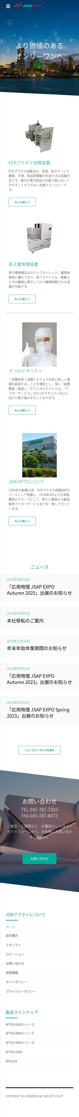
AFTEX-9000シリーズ (20, 1043)
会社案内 (12, 935)
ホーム (10, 927)
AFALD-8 (11, 1061)
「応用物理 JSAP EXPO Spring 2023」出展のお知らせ (38, 712)
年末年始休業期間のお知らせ (37, 648)
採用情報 (12, 973)
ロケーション (15, 954)
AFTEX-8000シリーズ (20, 1033)
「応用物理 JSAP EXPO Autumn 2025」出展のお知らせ (39, 589)
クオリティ (13, 945)
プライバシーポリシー (21, 991)
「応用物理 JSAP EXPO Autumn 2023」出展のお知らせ (39, 678)
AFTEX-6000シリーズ (20, 1024)
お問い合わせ (15, 963)
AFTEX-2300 (14, 1052)
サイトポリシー (16, 982)
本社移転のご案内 (25, 620)
